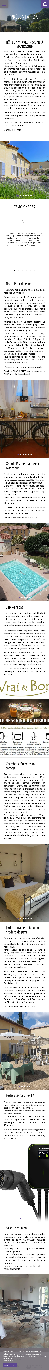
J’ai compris (10, 1365)
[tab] (15, 270)
